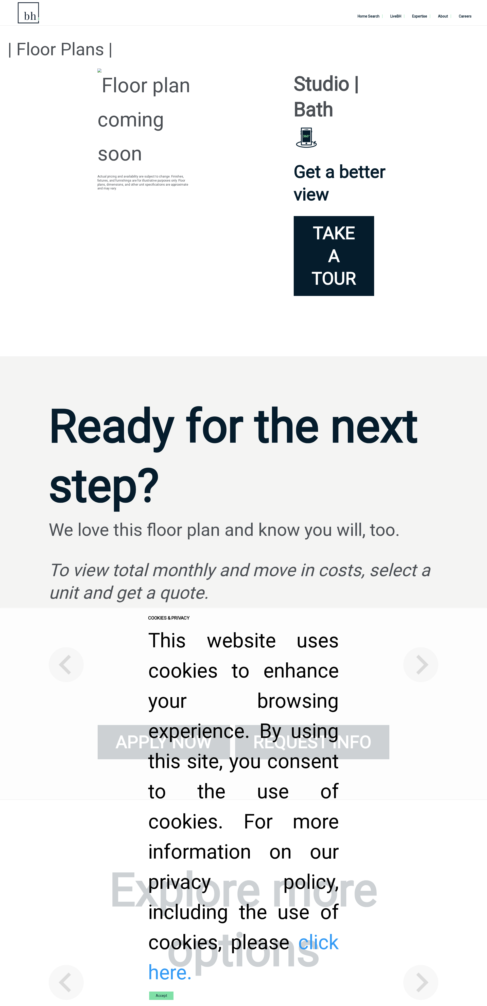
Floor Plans (60, 49)
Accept (161, 996)
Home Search (368, 16)
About (443, 16)
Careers (465, 16)
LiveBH (395, 16)
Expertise (419, 16)
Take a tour (334, 256)
